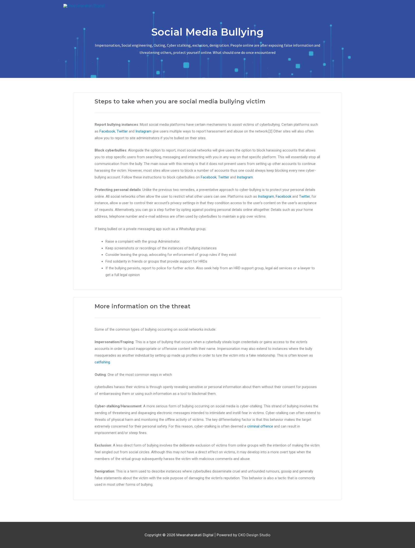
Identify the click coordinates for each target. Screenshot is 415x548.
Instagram (143, 131)
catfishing (102, 362)
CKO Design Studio (254, 535)
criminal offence (260, 426)
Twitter (122, 131)
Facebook (107, 131)
